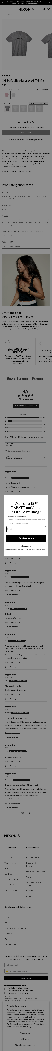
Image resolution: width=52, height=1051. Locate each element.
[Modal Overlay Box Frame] (26, 525)
